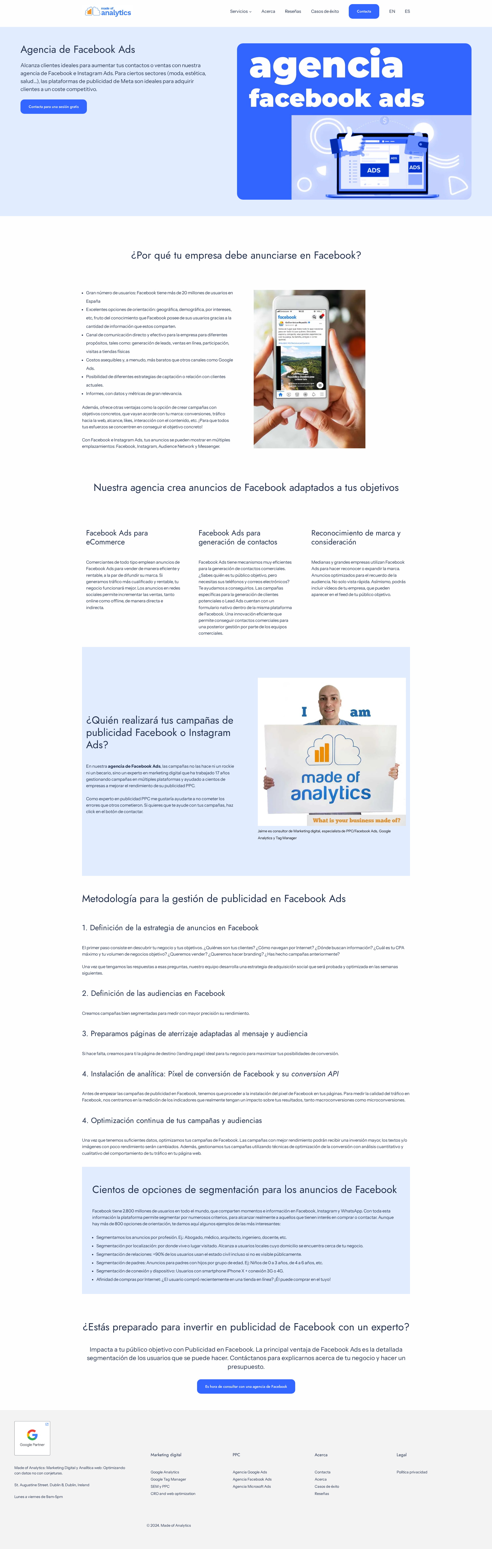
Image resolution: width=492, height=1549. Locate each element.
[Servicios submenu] (250, 11)
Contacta (364, 11)
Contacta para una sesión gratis (54, 106)
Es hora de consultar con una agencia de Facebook (246, 1386)
